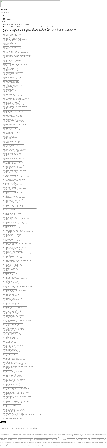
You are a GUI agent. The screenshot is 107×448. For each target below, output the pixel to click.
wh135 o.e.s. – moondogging (9, 209)
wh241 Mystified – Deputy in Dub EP (11, 347)
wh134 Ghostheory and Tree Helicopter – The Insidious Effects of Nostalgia (20, 208)
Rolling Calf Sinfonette (86, 442)
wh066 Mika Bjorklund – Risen (10, 119)
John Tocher (64, 439)
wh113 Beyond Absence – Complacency (12, 180)
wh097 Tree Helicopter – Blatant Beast (11, 159)
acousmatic (7, 434)
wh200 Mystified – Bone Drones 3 (11, 294)
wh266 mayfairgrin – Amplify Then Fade (12, 380)
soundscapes (44, 444)
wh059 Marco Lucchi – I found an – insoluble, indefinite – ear (17, 110)
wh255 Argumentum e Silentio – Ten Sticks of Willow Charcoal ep (18, 366)
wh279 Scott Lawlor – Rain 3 (9, 397)
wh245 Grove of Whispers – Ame (10, 353)
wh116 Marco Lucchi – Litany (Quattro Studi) (13, 184)
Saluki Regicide (99, 442)
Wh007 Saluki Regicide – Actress (10, 42)
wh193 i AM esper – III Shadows (10, 285)
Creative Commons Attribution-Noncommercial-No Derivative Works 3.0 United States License (22, 428)
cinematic (35, 436)
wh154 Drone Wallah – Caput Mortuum (12, 234)
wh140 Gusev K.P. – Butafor (9, 216)
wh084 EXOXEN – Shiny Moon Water (12, 142)
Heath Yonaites (22, 439)
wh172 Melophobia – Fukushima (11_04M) (13, 257)
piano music (34, 442)
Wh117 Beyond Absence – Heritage (11, 185)
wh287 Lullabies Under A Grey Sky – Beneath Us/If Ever (16, 408)
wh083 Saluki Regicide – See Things (11, 141)
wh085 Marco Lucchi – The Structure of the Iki (13, 144)
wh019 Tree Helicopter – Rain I (10, 57)
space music (52, 444)
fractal (79, 438)
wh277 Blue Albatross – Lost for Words (12, 394)
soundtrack (48, 444)
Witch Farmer (49, 445)
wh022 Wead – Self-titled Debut (10, 61)
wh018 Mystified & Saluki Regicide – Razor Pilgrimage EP (16, 56)
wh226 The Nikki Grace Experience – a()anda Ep (14, 328)
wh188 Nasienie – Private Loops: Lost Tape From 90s (15, 278)
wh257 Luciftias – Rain (8, 368)
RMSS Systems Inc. (78, 442)
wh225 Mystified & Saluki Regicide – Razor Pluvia (14, 327)
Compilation (49, 436)
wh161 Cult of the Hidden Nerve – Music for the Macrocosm (17, 243)
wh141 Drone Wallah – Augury (10, 217)
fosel (76, 438)
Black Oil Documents (13, 436)
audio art (94, 434)
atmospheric (91, 434)
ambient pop (59, 434)
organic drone (16, 442)
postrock (52, 442)
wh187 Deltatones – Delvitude (10, 277)
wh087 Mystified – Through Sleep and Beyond (13, 146)
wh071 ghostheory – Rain (9, 125)
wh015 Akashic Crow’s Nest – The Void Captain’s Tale (15, 52)
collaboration (41, 436)
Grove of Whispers (101, 438)
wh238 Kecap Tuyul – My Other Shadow (12, 344)
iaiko (25, 439)
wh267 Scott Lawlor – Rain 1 (9, 381)
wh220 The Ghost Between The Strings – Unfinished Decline (17, 320)
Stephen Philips (63, 444)
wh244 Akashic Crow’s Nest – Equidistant (12, 351)
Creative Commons (7, 19)
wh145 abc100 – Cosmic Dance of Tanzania (13, 222)
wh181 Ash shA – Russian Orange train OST (13, 269)
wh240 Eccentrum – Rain (8, 346)
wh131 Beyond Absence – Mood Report (12, 204)
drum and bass (28, 438)
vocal (35, 445)
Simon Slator (11, 444)
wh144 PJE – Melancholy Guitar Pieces (12, 221)
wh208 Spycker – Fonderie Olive (10, 304)
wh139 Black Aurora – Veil (9, 214)
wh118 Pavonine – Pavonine (9, 187)
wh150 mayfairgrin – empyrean (10, 229)
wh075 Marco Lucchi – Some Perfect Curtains (13, 131)
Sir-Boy (14, 444)
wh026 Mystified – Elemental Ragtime (11, 67)
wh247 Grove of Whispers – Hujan (11, 355)
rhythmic (74, 442)
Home (4, 15)
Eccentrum (35, 438)
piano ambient (31, 442)
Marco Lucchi (7, 440)
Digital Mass (91, 436)
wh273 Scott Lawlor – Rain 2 (9, 389)
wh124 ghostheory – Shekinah (10, 195)
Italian (51, 439)
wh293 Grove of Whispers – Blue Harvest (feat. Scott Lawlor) (17, 415)
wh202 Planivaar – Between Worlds (11, 297)
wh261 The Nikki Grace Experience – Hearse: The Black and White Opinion (20, 374)
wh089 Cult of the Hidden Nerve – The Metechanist (14, 149)
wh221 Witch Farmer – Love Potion (11, 321)
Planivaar (41, 442)
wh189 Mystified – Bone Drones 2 (11, 280)
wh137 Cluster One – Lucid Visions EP (12, 212)
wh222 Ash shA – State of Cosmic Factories (13, 323)
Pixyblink (38, 442)
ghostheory (89, 438)
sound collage (32, 444)
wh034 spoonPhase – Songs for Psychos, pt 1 (13, 77)
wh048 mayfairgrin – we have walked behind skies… (15, 95)
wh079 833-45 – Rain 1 (8, 136)
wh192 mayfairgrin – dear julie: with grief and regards (15, 283)
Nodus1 (8, 442)
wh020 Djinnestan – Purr (8, 59)
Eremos (47, 438)
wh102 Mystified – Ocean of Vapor (11, 166)
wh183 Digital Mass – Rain (9, 272)
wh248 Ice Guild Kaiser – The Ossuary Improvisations (15, 357)
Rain (67, 442)
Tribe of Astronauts (12, 445)
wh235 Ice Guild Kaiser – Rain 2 (10, 340)
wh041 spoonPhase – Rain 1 (9, 86)
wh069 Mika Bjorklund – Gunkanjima (11, 123)
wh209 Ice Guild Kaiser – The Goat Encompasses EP (15, 306)
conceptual (53, 436)
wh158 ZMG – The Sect (8, 239)
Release (69, 442)
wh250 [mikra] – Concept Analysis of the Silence (14, 359)
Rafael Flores (64, 442)
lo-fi (95, 439)
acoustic (10, 434)
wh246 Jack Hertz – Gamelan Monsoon (12, 354)
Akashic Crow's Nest (19, 434)
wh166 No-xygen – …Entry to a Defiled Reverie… (14, 249)
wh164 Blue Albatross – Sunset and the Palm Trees (14, 247)
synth (75, 444)
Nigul (2, 442)
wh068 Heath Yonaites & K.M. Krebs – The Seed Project (16, 121)
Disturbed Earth (95, 436)
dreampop (1, 438)
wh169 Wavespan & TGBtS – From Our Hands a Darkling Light (17, 253)
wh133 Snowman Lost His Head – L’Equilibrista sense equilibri (17, 206)
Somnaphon (24, 444)
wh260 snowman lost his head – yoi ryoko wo (13, 372)
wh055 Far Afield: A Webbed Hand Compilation (14, 104)
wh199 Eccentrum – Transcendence (11, 293)
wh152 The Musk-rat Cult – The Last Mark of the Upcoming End (18, 231)
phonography (24, 442)
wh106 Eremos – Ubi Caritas (9, 171)
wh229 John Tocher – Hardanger (10, 332)
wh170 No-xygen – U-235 (9, 255)
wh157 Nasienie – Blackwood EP (10, 238)
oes (13, 442)
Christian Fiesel (31, 436)
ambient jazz (55, 434)
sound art (28, 444)
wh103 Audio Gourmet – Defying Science (12, 167)
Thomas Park (2, 445)
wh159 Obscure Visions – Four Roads (11, 240)
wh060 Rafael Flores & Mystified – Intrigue (13, 111)
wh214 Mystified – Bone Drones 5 (11, 312)
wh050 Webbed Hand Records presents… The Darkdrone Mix (17, 98)
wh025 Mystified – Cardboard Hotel (11, 65)
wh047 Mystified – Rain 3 (9, 94)
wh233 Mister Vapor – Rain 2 (9, 337)
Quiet (61, 442)
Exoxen (56, 438)
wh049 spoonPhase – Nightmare (10, 97)
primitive (54, 442)
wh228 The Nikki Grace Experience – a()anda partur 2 (15, 330)
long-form (98, 439)
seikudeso (4, 444)
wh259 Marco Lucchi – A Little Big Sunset (12, 371)
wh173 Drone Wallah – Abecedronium (11, 259)
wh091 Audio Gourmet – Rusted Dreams (12, 151)
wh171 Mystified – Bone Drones (10, 256)
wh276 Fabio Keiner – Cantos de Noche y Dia (13, 393)
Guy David (18, 439)
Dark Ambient (76, 436)
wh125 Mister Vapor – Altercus (10, 196)
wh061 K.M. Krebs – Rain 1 (9, 112)
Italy (53, 439)
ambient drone (35, 434)
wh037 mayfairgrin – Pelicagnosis (10, 81)
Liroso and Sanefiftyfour (89, 439)
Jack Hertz (58, 439)
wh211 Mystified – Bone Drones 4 (11, 308)
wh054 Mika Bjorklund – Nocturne (11, 103)
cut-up (70, 436)
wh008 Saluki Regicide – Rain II (10, 43)
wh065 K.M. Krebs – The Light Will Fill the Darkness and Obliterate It (19, 118)
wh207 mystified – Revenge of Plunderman (13, 303)
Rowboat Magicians (93, 442)
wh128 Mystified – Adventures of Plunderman (13, 200)
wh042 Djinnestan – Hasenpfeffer (10, 87)
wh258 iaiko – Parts (7, 370)
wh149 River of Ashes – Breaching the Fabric (13, 227)
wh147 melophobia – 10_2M (9, 225)
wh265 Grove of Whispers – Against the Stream (14, 379)
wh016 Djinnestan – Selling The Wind (11, 53)
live (94, 439)
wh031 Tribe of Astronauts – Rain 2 (11, 73)
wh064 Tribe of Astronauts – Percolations (12, 116)
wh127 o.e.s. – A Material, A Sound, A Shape (13, 199)
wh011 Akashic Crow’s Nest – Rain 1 (11, 47)
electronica (43, 438)
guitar (105, 438)
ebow (32, 438)
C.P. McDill (23, 436)
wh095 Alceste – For (7, 157)
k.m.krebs (71, 439)
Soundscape (38, 444)
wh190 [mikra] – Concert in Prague (11, 281)
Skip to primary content (5, 12)
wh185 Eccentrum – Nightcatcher (10, 274)
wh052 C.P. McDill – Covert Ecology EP (12, 101)
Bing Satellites (8, 436)
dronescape (19, 438)
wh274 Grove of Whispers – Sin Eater (11, 391)
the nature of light (102, 444)
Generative (81, 438)
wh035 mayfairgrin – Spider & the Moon (12, 78)
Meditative (29, 440)
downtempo (104, 436)
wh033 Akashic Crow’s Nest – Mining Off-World (14, 76)
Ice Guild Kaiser (32, 439)
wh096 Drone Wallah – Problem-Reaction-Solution (14, 158)
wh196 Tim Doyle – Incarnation (10, 289)
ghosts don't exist (93, 438)
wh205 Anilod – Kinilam (8, 300)
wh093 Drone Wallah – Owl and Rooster (12, 154)
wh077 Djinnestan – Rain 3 (9, 133)
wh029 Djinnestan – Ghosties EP (10, 70)
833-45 (1, 434)
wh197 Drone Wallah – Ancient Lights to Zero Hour (15, 290)
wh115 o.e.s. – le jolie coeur (9, 183)
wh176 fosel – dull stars (8, 263)
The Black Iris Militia (90, 444)
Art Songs (81, 434)
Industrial (43, 439)
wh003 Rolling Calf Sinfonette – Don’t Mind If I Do (15, 37)
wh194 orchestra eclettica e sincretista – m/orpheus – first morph (17, 286)
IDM (36, 439)
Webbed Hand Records (39, 445)
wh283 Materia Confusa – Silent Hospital (12, 402)
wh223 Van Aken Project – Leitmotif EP (12, 324)
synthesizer (77, 444)
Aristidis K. (78, 434)
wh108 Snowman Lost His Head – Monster (12, 174)
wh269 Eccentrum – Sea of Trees (10, 384)
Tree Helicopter (7, 445)
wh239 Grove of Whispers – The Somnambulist (14, 345)
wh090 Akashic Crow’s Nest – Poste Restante (13, 150)
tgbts (86, 444)
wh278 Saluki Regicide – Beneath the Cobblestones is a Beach (17, 396)
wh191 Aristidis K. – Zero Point (10, 282)
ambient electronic (40, 434)
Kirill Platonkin (83, 439)
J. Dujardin (55, 439)
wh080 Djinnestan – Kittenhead (10, 137)
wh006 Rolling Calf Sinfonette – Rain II (12, 40)
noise (10, 442)
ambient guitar (51, 434)
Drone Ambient (11, 438)
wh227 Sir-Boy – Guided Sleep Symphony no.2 (14, 329)
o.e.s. (12, 442)
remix (72, 442)
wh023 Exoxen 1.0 (7, 63)
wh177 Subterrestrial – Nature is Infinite (12, 264)
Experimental (62, 438)
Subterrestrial (72, 444)
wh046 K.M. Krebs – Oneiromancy (11, 93)
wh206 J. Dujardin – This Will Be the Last (12, 302)
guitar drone (10, 439)
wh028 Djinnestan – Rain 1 (9, 69)
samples (103, 442)
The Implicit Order (96, 444)
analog (63, 434)
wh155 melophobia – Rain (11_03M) (11, 235)
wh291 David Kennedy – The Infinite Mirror (13, 413)
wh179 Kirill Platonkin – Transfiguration (12, 266)
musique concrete (86, 440)
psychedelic (58, 442)
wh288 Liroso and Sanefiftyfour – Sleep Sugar (13, 409)
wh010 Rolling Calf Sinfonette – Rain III (12, 46)
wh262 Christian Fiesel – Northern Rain (12, 375)
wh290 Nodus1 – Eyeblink (9, 411)
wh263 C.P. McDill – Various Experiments (12, 376)
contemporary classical (58, 436)
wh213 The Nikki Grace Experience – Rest (12, 311)
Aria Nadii (75, 434)
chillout (28, 436)
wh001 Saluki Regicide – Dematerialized (12, 34)
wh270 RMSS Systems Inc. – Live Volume (12, 385)
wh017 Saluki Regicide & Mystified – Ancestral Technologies (17, 55)
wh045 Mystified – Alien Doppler (10, 91)
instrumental (46, 439)
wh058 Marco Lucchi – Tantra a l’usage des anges (14, 108)
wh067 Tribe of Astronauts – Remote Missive (13, 120)
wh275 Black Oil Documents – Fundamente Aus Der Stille (16, 392)
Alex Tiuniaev (27, 434)
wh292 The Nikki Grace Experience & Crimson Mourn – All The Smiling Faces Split (22, 414)
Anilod (65, 434)
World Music (55, 445)
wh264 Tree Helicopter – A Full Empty (12, 378)
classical (38, 436)
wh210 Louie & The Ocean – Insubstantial (12, 307)
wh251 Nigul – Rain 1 (8, 361)
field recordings (73, 438)
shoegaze (7, 444)
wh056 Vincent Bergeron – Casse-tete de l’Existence (15, 106)
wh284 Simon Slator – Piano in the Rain (12, 404)
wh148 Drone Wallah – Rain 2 (10, 226)
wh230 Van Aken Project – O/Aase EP (11, 333)
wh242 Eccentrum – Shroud (9, 349)
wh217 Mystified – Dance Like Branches (12, 316)
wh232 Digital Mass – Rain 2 (9, 336)
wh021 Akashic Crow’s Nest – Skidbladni (12, 60)
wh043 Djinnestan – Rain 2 (9, 89)
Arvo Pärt (85, 434)
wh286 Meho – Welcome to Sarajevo (11, 406)
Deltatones (87, 436)
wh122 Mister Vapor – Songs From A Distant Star (14, 192)
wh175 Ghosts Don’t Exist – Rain (10, 261)
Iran (49, 439)
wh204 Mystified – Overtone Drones (11, 299)
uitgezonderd (17, 445)
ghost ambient (85, 438)
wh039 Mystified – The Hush (9, 84)
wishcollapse (45, 445)
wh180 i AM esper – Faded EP (10, 268)
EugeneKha (53, 438)
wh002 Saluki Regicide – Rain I (10, 35)
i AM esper (28, 439)
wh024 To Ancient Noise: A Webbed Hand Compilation (15, 64)
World (52, 445)
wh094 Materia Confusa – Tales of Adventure (13, 155)
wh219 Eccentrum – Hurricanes (10, 319)
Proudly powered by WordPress (7, 446)
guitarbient (6, 439)
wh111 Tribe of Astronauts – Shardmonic (12, 178)
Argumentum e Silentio (69, 434)
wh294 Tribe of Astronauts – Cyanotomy (12, 417)
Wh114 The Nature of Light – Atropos (11, 182)
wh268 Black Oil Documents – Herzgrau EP (13, 383)
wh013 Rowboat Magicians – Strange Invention (13, 50)
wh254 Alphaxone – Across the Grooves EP (13, 364)
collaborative (45, 436)
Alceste (24, 434)
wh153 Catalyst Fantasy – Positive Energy (12, 232)
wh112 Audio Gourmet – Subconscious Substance (14, 179)
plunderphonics (45, 442)
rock (82, 442)
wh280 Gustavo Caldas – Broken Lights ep (12, 398)
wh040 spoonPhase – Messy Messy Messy (12, 85)
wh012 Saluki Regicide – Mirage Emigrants (13, 48)
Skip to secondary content (6, 13)
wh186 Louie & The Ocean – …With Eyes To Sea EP (15, 276)
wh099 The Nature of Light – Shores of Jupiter (13, 162)
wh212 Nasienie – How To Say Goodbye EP (13, 310)
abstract (4, 434)
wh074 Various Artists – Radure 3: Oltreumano (13, 129)
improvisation (39, 439)
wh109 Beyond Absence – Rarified (11, 175)
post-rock (49, 442)
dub (31, 438)
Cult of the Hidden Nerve (65, 436)
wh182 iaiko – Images (8, 270)
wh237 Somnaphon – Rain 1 (9, 342)
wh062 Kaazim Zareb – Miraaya (10, 114)
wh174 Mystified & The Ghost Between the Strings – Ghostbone (17, 260)
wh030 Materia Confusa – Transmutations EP (13, 72)
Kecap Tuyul (79, 439)
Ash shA (88, 434)
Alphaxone (31, 434)
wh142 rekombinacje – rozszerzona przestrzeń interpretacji (16, 218)
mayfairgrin (21, 440)
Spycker (59, 444)
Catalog (4, 18)
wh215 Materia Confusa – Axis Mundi (11, 313)
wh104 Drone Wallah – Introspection (11, 168)
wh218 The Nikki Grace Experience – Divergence (14, 317)
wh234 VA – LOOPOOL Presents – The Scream (14, 338)
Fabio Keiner (69, 438)
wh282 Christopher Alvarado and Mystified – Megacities (16, 401)
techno (84, 444)
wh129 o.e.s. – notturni (8, 201)
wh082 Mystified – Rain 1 (9, 140)
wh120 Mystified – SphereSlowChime (11, 189)
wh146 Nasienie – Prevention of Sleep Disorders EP (15, 223)
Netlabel (103, 440)
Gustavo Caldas (14, 439)
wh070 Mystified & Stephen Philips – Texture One (14, 124)
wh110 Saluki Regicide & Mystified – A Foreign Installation (16, 176)
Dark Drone (84, 436)
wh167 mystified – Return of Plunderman (12, 251)
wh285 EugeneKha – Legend (9, 405)
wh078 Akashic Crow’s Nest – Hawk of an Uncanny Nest (16, 135)
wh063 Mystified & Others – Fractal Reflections (14, 115)
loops (101, 439)
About (4, 16)
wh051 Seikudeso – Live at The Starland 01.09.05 (14, 99)
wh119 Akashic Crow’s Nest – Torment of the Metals (15, 188)
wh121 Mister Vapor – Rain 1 (9, 191)
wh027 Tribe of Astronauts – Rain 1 (11, 68)
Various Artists (27, 445)
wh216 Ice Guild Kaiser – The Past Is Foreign (13, 315)
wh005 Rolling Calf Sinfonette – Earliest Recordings (15, 39)
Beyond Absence (2, 436)
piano (27, 442)
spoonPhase (56, 444)
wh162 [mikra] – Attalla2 (8, 244)
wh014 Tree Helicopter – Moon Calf (11, 51)
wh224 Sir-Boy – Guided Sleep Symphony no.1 (14, 325)
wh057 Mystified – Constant (9, 107)
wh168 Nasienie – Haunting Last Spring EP (13, 252)
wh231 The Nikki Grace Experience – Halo (13, 334)
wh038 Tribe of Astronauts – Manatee (11, 82)
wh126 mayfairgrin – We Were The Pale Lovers (14, 197)
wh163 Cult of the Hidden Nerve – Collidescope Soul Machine (17, 246)
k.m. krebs (68, 439)
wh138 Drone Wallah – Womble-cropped (12, 213)
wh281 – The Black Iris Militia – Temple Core (13, 400)
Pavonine (20, 442)
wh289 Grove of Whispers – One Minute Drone (14, 410)
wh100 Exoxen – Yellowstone (9, 163)
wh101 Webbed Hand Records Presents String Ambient (15, 165)
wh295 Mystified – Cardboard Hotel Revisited (13, 418)
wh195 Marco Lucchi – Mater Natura (11, 287)
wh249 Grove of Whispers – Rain (10, 358)
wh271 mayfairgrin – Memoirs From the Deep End (14, 387)
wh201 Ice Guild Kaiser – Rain (10, 295)
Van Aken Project (22, 445)
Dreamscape (5, 438)
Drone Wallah (23, 438)
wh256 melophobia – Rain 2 (9, 367)
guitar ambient (2, 439)
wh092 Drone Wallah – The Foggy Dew (12, 153)
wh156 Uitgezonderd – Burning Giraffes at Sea (13, 236)
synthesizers (81, 444)
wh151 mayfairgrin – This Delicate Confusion (13, 230)
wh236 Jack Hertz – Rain (8, 341)
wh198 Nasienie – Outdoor (9, 291)
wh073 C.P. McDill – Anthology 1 (10, 128)
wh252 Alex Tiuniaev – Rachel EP (11, 362)
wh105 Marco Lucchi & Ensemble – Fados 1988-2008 (15, 170)
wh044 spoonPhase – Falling (9, 90)
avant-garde (103, 434)
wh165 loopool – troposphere (9, 248)
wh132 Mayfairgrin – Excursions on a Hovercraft (14, 205)
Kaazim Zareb (75, 439)
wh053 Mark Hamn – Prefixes (10, 102)
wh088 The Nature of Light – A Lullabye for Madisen (15, 148)
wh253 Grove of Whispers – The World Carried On (14, 363)
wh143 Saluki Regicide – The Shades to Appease (14, 219)
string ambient (68, 444)
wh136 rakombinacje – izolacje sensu (11, 210)
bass (105, 434)
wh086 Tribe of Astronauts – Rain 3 (11, 145)
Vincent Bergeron (31, 445)
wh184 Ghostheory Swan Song (10, 273)
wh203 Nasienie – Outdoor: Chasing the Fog (13, 298)
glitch (97, 438)
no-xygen (5, 442)
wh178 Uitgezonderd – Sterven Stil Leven (12, 265)
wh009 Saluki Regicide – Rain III (10, 44)
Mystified (91, 440)
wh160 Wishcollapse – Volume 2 (10, 242)
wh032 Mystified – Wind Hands (10, 74)
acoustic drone (14, 434)
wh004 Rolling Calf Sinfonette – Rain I (12, 38)
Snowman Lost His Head (18, 444)
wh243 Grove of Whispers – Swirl (10, 350)
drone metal (15, 438)
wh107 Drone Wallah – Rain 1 (10, 172)
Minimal (49, 440)
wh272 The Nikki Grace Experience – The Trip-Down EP (16, 388)
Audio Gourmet (98, 434)
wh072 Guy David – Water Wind (10, 127)
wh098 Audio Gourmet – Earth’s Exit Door (12, 161)
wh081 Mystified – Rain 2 (9, 138)
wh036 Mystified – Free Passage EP (11, 80)
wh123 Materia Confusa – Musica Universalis (13, 193)
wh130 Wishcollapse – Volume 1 (10, 202)
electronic (39, 438)
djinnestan (99, 436)
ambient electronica (46, 434)
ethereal (50, 438)
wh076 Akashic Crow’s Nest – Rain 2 (11, 132)
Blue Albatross (18, 436)
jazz (61, 439)
